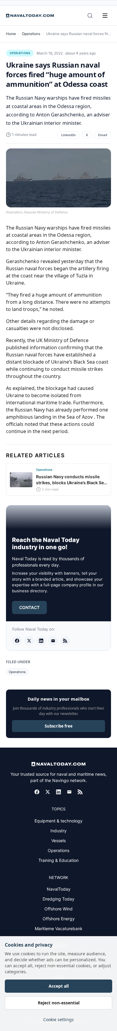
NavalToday (58, 889)
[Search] (90, 15)
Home (11, 33)
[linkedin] (41, 641)
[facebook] (17, 641)
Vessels (58, 840)
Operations (31, 33)
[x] (29, 641)
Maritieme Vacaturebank (58, 928)
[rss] (65, 641)
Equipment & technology (58, 820)
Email (102, 135)
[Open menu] (105, 16)
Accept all (59, 986)
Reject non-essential (59, 1003)
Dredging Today (58, 898)
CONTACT (29, 607)
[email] (53, 641)
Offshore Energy (59, 918)
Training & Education (58, 860)
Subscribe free (59, 726)
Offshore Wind (58, 908)
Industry (58, 830)
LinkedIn (68, 135)
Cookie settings (58, 1019)
